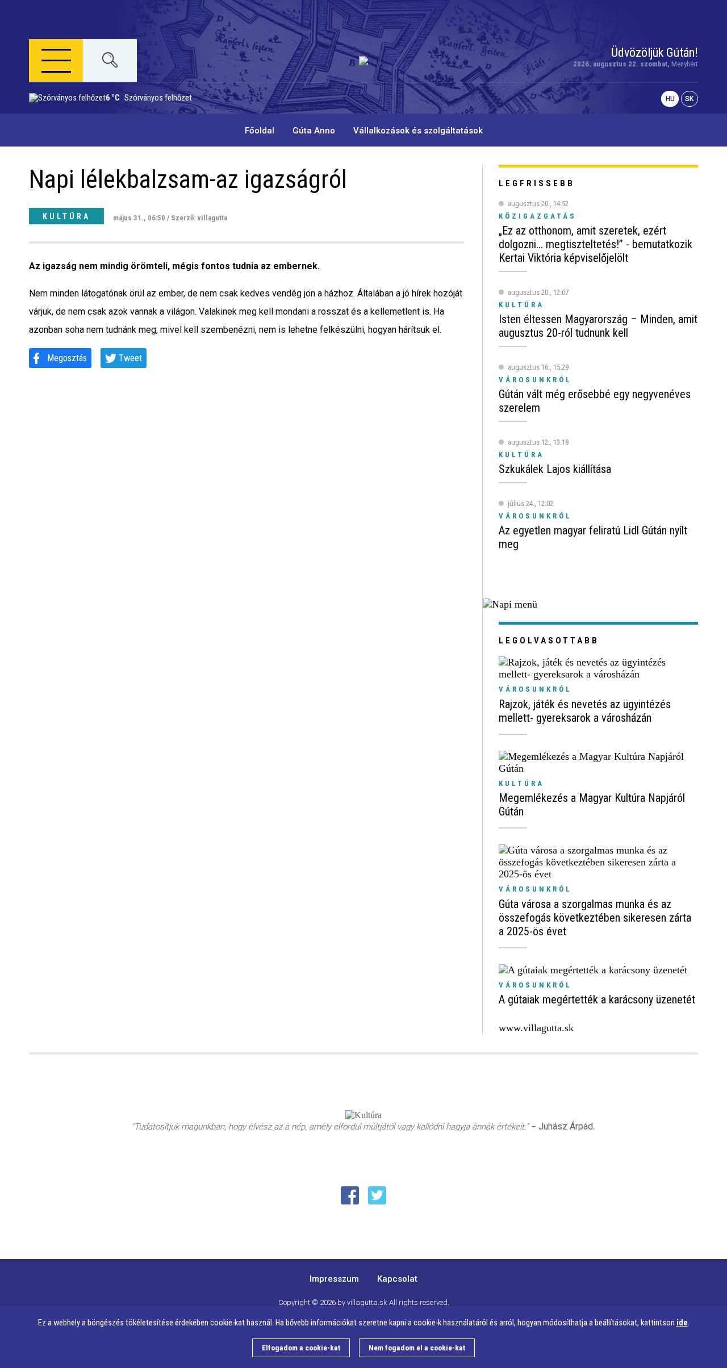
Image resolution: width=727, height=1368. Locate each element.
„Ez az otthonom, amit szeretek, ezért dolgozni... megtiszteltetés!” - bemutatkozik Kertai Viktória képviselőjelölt (595, 244)
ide (682, 1323)
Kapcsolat (397, 1279)
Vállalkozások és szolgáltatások (418, 130)
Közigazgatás (537, 216)
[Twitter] (377, 1195)
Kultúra (66, 216)
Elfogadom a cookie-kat (301, 1348)
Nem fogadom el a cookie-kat (417, 1348)
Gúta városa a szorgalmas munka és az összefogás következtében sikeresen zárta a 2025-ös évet (595, 917)
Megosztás (67, 358)
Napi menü (72, 115)
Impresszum (334, 1279)
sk (689, 99)
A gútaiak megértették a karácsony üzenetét (597, 999)
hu (670, 99)
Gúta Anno (314, 130)
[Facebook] (350, 1195)
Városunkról (535, 689)
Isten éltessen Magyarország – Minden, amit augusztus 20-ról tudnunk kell (598, 326)
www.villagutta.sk (536, 1028)
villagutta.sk (367, 1302)
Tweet (130, 358)
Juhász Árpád (565, 1126)
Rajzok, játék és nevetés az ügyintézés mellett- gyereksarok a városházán (585, 711)
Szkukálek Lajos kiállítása (555, 469)
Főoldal (259, 130)
